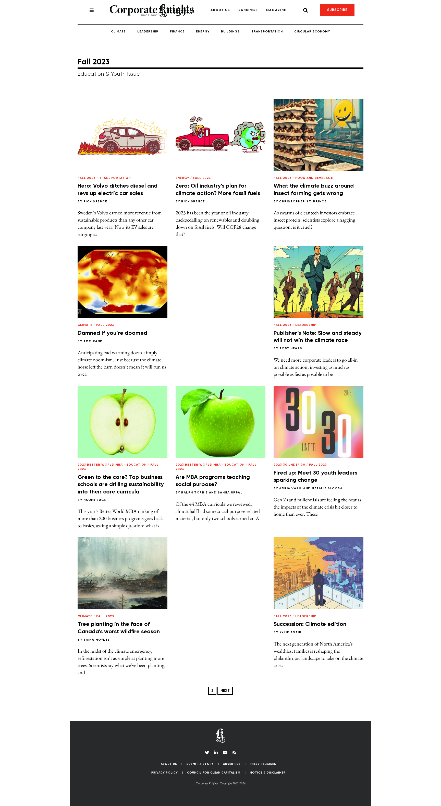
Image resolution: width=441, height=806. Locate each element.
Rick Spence (95, 201)
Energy (203, 31)
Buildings (230, 31)
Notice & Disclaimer (268, 772)
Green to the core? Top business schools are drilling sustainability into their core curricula (121, 485)
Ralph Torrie (194, 492)
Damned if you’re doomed (112, 333)
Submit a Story (200, 764)
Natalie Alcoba (327, 488)
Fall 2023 (86, 178)
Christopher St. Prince (302, 201)
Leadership (147, 31)
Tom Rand (93, 341)
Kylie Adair (290, 632)
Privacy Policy (164, 772)
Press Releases (263, 764)
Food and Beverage (314, 178)
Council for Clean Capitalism (213, 772)
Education (136, 464)
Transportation (267, 31)
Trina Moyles (96, 639)
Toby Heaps (290, 348)
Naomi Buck (94, 500)
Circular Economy (312, 31)
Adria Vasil (290, 488)
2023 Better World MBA (100, 464)
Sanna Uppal (230, 492)
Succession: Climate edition (310, 624)
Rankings (248, 10)
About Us (220, 10)
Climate (118, 31)
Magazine (276, 10)
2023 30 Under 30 (289, 464)
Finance (177, 31)
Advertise (231, 764)
